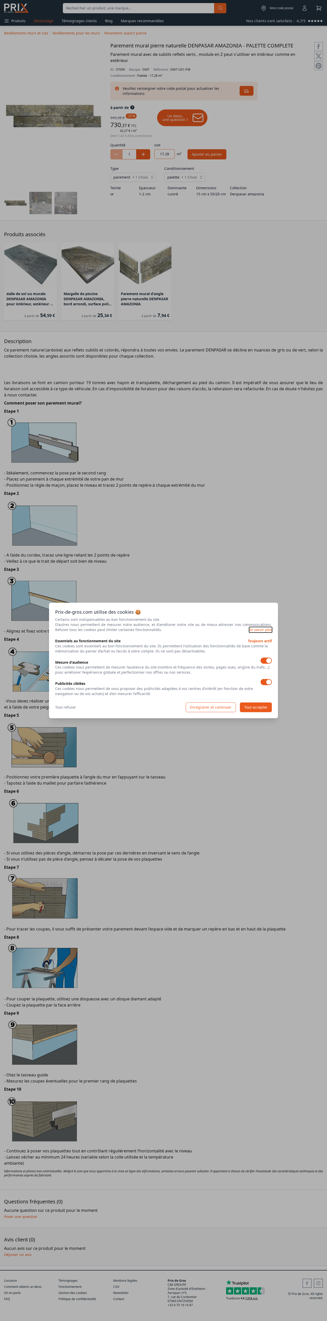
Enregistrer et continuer (210, 707)
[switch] (266, 661)
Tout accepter (255, 707)
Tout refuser (65, 707)
